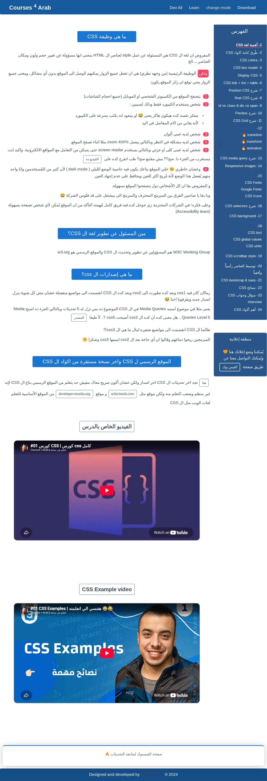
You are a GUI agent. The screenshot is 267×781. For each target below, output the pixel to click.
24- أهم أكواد (248, 310)
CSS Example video (107, 589)
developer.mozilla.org (74, 394)
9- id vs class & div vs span (240, 106)
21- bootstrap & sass (241, 280)
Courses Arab (30, 7)
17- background (245, 216)
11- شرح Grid (247, 121)
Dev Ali (176, 7)
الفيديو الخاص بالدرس (107, 426)
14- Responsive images (243, 166)
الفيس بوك (229, 367)
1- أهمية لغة (249, 45)
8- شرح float (248, 98)
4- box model (247, 68)
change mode (218, 7)
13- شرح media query (241, 158)
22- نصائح (250, 288)
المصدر (79, 317)
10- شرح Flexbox (248, 113)
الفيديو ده (92, 159)
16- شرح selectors (243, 206)
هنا (204, 382)
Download (247, 7)
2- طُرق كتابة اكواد (244, 53)
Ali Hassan (152, 774)
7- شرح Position (245, 90)
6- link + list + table (243, 83)
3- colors (251, 60)
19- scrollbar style (243, 256)
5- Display (250, 75)
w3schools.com (122, 394)
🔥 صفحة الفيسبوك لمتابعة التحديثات (133, 754)
